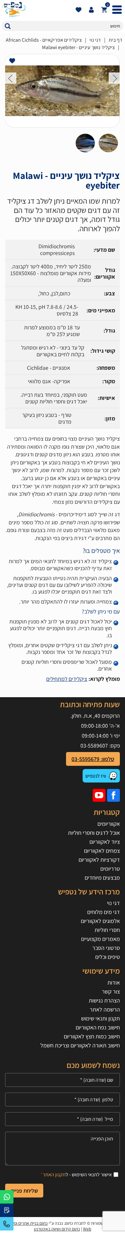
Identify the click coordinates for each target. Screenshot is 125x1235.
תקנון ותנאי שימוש (100, 1018)
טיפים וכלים (107, 956)
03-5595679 (6, 1224)
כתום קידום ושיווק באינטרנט (57, 1229)
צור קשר (111, 991)
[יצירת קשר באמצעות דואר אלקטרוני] (6, 1210)
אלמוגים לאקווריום (100, 921)
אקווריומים (108, 823)
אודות (113, 982)
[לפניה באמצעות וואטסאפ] (6, 1197)
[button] (7, 26)
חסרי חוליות (107, 930)
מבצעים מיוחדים (102, 877)
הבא (114, 78)
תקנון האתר (54, 1174)
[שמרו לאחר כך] (12, 61)
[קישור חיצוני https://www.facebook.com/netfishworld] (113, 795)
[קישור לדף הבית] (37, 10)
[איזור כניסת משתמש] (91, 9)
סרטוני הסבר (106, 948)
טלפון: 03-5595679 (92, 759)
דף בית (115, 40)
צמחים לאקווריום (102, 850)
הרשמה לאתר (105, 1009)
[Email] (62, 1119)
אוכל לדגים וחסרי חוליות (94, 832)
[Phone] (62, 1099)
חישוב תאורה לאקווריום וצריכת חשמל (80, 1045)
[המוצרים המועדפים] (78, 9)
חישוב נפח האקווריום (98, 1027)
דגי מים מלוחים (103, 912)
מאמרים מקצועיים (100, 939)
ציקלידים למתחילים (66, 678)
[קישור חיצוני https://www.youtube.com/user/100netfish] (99, 795)
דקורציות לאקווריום (99, 859)
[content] (62, 1148)
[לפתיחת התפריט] (117, 9)
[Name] (62, 1080)
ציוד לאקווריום (104, 841)
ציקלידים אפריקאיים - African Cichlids (44, 40)
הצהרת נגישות (104, 1000)
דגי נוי (95, 40)
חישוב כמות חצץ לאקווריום (92, 1036)
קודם (10, 78)
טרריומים (110, 868)
